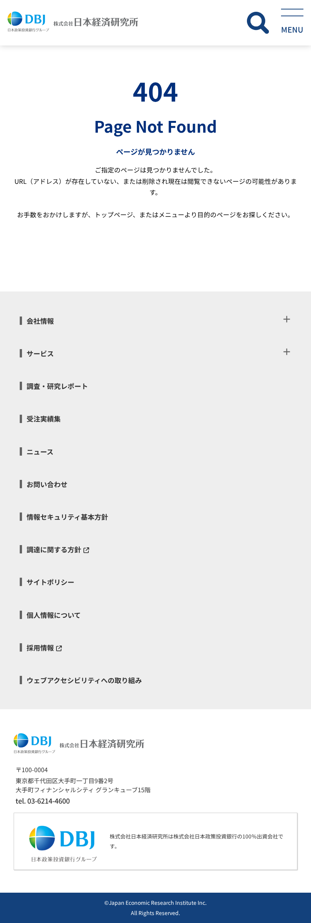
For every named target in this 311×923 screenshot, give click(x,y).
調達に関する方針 (54, 549)
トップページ (113, 214)
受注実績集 (44, 418)
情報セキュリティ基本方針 (67, 517)
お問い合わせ (47, 484)
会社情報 (40, 321)
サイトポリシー (50, 582)
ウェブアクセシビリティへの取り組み (84, 680)
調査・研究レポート (57, 386)
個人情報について (54, 615)
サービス (40, 353)
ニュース (40, 451)
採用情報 (40, 647)
